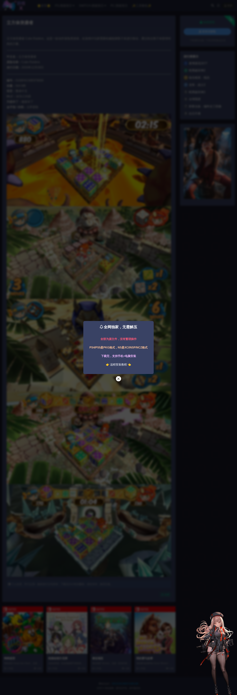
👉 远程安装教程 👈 (118, 364)
